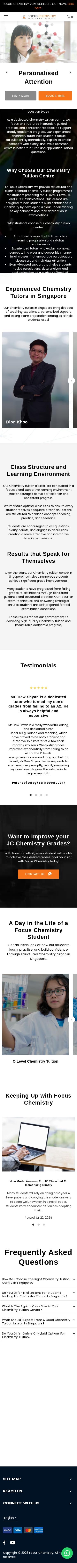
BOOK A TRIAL (55, 96)
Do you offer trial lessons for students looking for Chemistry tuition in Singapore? (34, 1294)
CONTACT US (35, 874)
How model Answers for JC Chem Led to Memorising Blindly (38, 1183)
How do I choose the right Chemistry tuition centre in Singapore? (36, 1281)
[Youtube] (12, 1543)
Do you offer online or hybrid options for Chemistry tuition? (33, 1335)
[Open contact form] (67, 1553)
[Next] (70, 72)
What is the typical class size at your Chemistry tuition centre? (30, 1308)
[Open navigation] (11, 16)
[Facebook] (4, 1543)
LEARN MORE (20, 96)
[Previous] (6, 72)
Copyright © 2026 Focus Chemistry (28, 1553)
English (9, 1518)
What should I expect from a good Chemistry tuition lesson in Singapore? (36, 1322)
